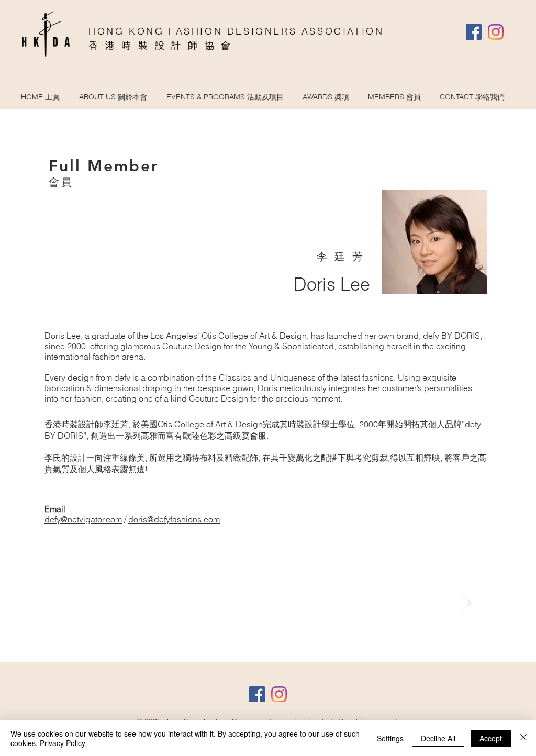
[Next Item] (466, 602)
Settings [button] (390, 738)
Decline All (438, 738)
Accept (490, 738)
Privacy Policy (62, 743)
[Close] (523, 738)
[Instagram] (496, 32)
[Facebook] (474, 32)
